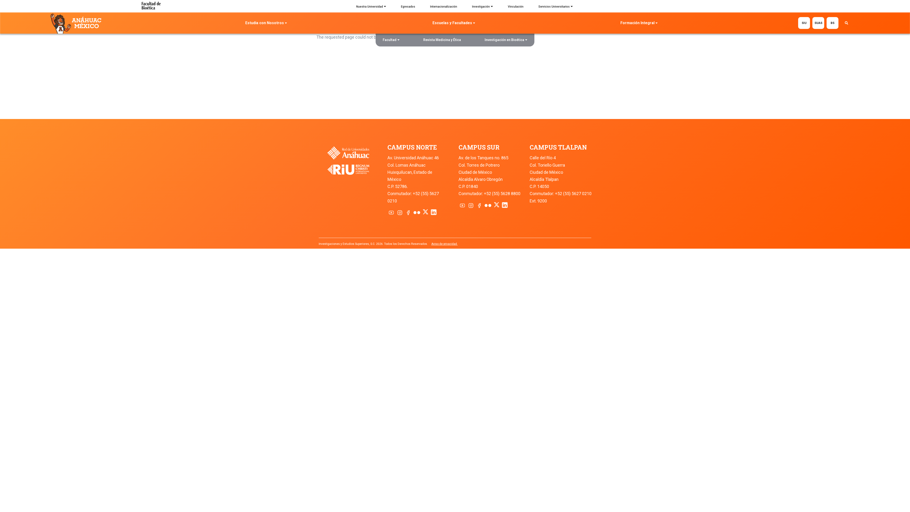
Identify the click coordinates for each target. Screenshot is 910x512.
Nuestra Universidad (369, 6)
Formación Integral (637, 23)
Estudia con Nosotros (264, 23)
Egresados (408, 6)
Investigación (481, 6)
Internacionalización (443, 6)
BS (832, 23)
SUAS (818, 23)
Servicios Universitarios (554, 6)
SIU (804, 23)
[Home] (77, 23)
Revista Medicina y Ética (442, 40)
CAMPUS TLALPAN (558, 147)
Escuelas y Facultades (452, 23)
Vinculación (515, 6)
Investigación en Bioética (504, 40)
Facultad (389, 40)
